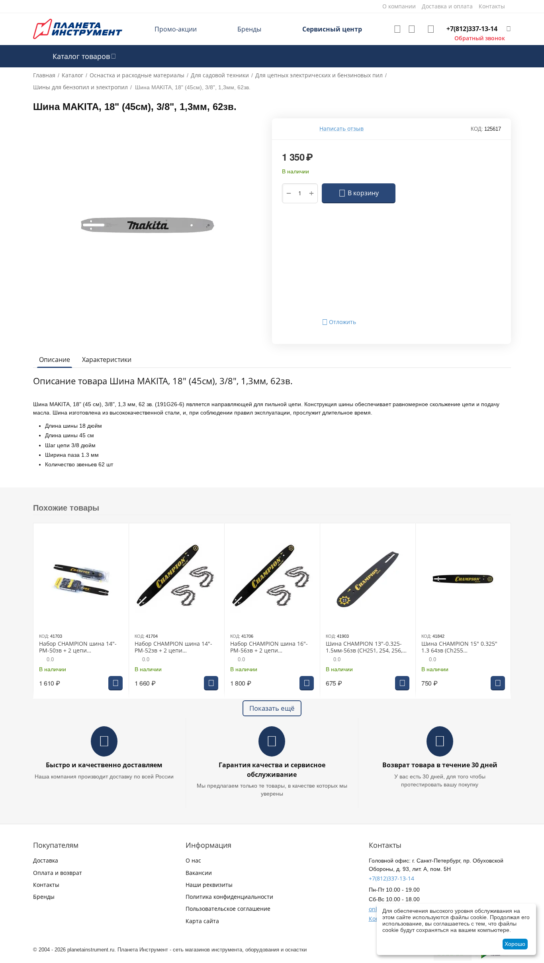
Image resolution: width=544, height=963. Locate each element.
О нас (193, 860)
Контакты (46, 884)
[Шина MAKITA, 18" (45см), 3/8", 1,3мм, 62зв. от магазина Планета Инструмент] (147, 225)
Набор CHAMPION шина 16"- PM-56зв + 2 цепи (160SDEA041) (269, 647)
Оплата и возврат (57, 873)
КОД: (477, 129)
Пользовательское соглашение (228, 908)
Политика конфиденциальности (229, 896)
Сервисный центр (332, 29)
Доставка (45, 860)
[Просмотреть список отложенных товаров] (397, 29)
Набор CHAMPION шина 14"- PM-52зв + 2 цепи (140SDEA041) (173, 647)
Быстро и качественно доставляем (104, 765)
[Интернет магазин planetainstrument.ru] (77, 28)
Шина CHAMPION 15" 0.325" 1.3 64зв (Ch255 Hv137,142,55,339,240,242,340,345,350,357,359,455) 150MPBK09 (462, 647)
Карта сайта (202, 921)
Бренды (249, 29)
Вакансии (199, 873)
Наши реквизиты (209, 884)
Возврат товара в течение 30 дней (439, 765)
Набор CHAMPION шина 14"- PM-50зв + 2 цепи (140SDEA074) (78, 647)
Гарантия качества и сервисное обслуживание (272, 769)
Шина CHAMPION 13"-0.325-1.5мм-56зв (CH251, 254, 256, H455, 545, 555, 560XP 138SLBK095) (364, 647)
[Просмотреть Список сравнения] (412, 29)
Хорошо (515, 944)
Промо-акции (176, 29)
